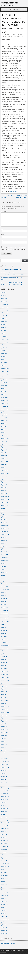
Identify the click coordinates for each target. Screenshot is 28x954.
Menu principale (14, 9)
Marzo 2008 (4, 843)
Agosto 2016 (4, 592)
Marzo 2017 (4, 584)
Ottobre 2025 (4, 310)
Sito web (3, 240)
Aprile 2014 (3, 665)
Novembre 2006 (5, 863)
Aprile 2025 (4, 327)
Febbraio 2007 (4, 860)
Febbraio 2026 (4, 301)
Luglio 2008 (4, 834)
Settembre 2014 (5, 651)
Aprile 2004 (4, 907)
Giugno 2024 (4, 353)
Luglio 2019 (4, 508)
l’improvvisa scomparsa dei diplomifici (11, 269)
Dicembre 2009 (5, 788)
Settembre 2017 (5, 569)
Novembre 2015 (5, 616)
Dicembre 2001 (5, 919)
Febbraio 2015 (4, 639)
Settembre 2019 (5, 505)
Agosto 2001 (4, 922)
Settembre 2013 (5, 680)
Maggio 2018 (4, 546)
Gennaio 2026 (4, 304)
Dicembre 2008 (5, 823)
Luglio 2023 (4, 382)
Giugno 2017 (4, 578)
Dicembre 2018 (5, 525)
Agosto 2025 (4, 315)
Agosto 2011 (4, 744)
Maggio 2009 (4, 808)
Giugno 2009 (4, 805)
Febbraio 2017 (4, 586)
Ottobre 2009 (4, 793)
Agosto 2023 (4, 380)
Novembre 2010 (5, 761)
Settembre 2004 (5, 895)
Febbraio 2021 (4, 458)
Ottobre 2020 (4, 470)
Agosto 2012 (4, 715)
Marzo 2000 (4, 930)
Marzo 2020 (4, 490)
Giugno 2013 (4, 689)
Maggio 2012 (4, 721)
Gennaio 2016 (4, 610)
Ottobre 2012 (4, 709)
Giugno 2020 (4, 482)
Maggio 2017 (4, 581)
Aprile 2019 (3, 517)
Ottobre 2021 (4, 435)
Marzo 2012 (4, 726)
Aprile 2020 (4, 487)
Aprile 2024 (4, 359)
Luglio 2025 (4, 318)
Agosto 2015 (4, 624)
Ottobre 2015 (4, 619)
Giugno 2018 (4, 543)
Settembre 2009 (5, 796)
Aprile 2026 (4, 298)
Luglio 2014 (4, 656)
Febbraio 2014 (4, 671)
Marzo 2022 (4, 426)
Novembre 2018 (5, 528)
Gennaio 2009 (4, 820)
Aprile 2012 (3, 723)
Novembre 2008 (5, 825)
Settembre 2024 (5, 345)
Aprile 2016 (3, 601)
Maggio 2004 (4, 904)
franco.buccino (6, 36)
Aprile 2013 (3, 694)
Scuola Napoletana (9, 2)
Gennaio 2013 (4, 700)
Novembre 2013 (5, 677)
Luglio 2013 (4, 686)
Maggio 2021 (4, 450)
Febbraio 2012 (4, 729)
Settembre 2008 (5, 828)
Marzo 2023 (4, 391)
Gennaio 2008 (4, 846)
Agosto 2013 (4, 683)
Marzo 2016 (4, 604)
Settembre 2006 (5, 866)
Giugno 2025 (4, 321)
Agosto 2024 (4, 348)
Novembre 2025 (5, 307)
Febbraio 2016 (4, 607)
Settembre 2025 (5, 313)
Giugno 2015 (4, 627)
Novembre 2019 (5, 499)
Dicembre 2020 (5, 464)
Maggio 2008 (4, 840)
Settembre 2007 (5, 855)
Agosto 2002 (4, 916)
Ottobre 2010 (4, 764)
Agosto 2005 (4, 878)
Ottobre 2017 (4, 566)
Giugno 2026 (4, 295)
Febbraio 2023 (4, 394)
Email (3, 234)
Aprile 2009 (4, 811)
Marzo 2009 (4, 814)
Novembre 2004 (5, 893)
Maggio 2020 (4, 484)
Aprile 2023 (4, 388)
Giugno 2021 (4, 447)
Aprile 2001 (3, 925)
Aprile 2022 (4, 423)
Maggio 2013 (4, 691)
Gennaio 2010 (4, 785)
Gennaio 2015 (4, 642)
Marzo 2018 (4, 552)
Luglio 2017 (4, 575)
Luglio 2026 (4, 292)
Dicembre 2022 (5, 400)
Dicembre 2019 (5, 496)
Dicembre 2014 (5, 645)
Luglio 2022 (4, 415)
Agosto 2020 (4, 476)
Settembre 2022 (5, 409)
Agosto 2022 (4, 412)
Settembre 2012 (5, 712)
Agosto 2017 (4, 572)
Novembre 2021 (5, 432)
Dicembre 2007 (5, 849)
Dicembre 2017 (5, 560)
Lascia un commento (18, 36)
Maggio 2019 (4, 514)
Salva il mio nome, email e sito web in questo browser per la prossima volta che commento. (13, 248)
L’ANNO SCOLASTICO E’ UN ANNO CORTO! (12, 275)
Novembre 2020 (5, 467)
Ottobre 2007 (4, 852)
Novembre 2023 (5, 371)
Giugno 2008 (4, 837)
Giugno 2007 (4, 858)
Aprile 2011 (3, 750)
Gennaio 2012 (4, 732)
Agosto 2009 (4, 799)
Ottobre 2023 (4, 374)
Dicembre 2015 (5, 613)
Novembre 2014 (5, 648)
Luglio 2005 (4, 881)
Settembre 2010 (5, 767)
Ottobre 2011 (4, 738)
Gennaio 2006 (4, 875)
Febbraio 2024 (4, 365)
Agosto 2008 (4, 831)
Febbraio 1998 (4, 933)
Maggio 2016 (4, 598)
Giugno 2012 (4, 718)
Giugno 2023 (4, 385)
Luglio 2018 (4, 540)
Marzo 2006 (4, 872)
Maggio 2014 (4, 662)
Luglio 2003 (4, 910)
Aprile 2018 (3, 549)
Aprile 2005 (4, 887)
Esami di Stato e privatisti (7, 272)
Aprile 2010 (3, 779)
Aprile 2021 (3, 452)
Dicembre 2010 (5, 758)
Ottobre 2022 (4, 406)
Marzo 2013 (4, 697)
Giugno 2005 (4, 884)
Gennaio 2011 (4, 756)
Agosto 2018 (4, 537)
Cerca (1, 258)
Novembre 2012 (5, 706)
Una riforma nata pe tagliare (8, 943)
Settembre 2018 (5, 534)
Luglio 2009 (4, 802)
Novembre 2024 (5, 339)
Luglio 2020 (4, 479)
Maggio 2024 (4, 356)
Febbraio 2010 (4, 782)
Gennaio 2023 (4, 397)
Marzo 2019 (4, 519)
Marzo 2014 (4, 668)
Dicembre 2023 (5, 368)
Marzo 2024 (4, 362)
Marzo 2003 (4, 913)
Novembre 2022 (5, 403)
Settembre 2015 (5, 621)
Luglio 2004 (4, 901)
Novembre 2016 (5, 589)
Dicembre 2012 (5, 703)
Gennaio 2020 (4, 493)
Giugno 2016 (4, 595)
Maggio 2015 (4, 630)
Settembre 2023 (5, 377)
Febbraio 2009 (4, 817)
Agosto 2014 (4, 654)
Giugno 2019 (4, 511)
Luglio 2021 (4, 444)
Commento (4, 211)
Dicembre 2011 (4, 735)
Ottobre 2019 (4, 502)
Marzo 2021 (4, 455)
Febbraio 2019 (4, 522)
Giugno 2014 (4, 659)
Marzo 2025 (4, 330)
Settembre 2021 (5, 438)
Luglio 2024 (4, 350)
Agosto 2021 (4, 441)
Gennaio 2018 (4, 557)
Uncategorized (13, 191)
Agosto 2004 (4, 898)
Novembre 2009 (5, 791)
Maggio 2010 (4, 776)
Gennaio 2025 (4, 336)
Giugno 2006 (4, 869)
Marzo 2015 (4, 636)
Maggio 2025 (4, 324)
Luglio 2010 (4, 773)
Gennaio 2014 (4, 674)
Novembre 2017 (5, 563)
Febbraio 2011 (4, 753)
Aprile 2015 (3, 633)
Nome (3, 229)
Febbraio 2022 (4, 429)
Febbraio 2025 (4, 333)
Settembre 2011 (5, 741)
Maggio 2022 (4, 420)
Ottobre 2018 (4, 531)
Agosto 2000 (4, 927)
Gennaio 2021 (4, 461)
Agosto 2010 (4, 770)
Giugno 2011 (4, 747)
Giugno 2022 (4, 417)
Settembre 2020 (5, 473)
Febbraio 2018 (4, 554)
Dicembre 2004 (5, 890)
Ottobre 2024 (4, 342)
